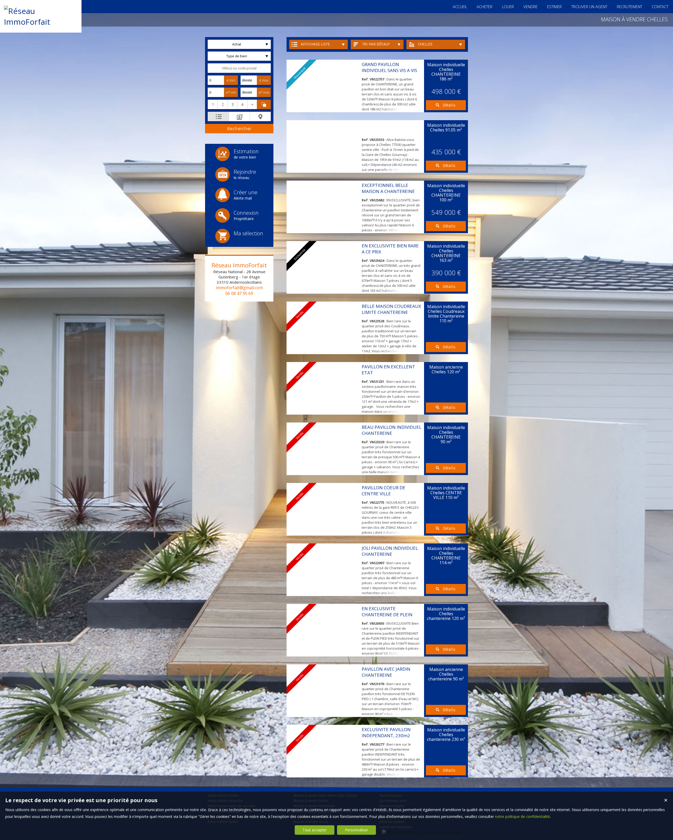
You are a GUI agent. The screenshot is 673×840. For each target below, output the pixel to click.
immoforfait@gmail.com (239, 288)
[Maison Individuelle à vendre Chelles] (323, 146)
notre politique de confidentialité (522, 816)
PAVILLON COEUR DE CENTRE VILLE (383, 491)
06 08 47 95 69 (239, 293)
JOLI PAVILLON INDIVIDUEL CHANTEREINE (390, 551)
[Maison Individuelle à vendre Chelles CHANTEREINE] (323, 207)
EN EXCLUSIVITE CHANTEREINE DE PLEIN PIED (387, 614)
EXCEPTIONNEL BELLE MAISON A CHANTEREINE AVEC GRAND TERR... (388, 191)
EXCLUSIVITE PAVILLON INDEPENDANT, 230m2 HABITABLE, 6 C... (386, 735)
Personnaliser (356, 829)
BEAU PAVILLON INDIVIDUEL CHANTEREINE (391, 430)
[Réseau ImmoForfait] (41, 21)
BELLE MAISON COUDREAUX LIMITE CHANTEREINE (391, 309)
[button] (212, 104)
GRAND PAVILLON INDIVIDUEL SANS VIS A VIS (389, 67)
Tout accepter (315, 829)
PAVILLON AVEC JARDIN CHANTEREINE (386, 672)
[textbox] (239, 68)
